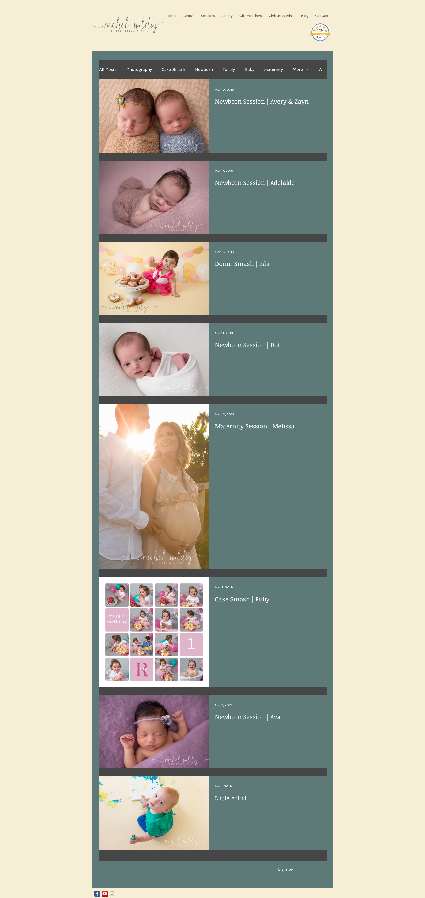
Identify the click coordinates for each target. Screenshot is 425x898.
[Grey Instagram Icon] (112, 894)
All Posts (108, 69)
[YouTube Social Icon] (105, 894)
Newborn (204, 69)
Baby (249, 69)
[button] (321, 70)
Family (229, 69)
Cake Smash (173, 69)
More (298, 69)
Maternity (273, 69)
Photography (139, 69)
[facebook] (97, 894)
